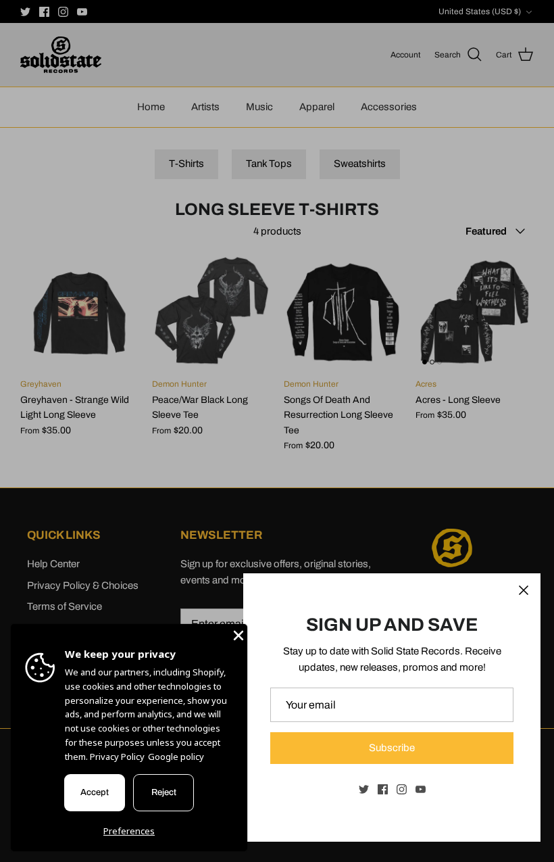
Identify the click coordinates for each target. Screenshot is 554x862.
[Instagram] (402, 789)
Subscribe (392, 747)
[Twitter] (364, 789)
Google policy (176, 756)
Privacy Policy (117, 756)
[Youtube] (421, 789)
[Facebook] (383, 789)
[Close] (523, 590)
